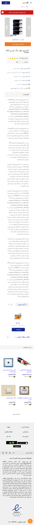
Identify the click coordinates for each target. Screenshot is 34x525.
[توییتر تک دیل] (6, 453)
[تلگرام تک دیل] (13, 453)
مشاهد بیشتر (16, 414)
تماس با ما (25, 436)
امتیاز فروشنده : (23, 58)
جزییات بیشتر (13, 88)
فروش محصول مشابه (17, 44)
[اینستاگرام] (3, 453)
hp (17, 62)
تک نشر (8, 436)
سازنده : (26, 62)
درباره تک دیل (25, 427)
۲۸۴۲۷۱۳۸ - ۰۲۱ (12, 522)
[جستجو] (27, 7)
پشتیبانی (25, 432)
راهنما (8, 427)
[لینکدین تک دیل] (10, 453)
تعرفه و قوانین (8, 432)
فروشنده (18, 329)
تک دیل (26, 376)
